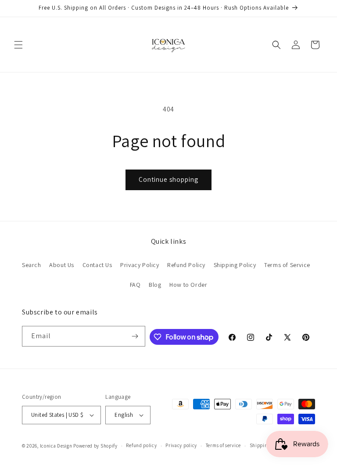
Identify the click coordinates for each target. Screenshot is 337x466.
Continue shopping (168, 179)
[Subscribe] (135, 336)
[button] (18, 44)
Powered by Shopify (95, 446)
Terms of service (223, 445)
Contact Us (97, 265)
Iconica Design (56, 446)
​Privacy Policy (139, 265)
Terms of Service (287, 265)
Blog (155, 285)
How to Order (188, 285)
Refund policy (141, 445)
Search (31, 265)
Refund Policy (186, 265)
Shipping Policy (235, 265)
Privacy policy (181, 445)
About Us (61, 265)
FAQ (135, 285)
